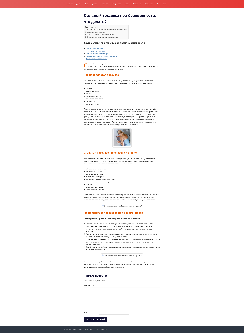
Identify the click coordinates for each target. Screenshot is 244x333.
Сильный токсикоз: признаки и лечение (100, 34)
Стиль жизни (148, 4)
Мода (127, 4)
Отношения (136, 4)
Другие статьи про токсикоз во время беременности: (108, 29)
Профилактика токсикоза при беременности (102, 37)
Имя (85, 313)
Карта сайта (88, 329)
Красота (105, 4)
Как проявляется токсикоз (96, 32)
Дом (86, 4)
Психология (161, 4)
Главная (70, 4)
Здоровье (95, 4)
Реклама (96, 329)
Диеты (78, 4)
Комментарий (89, 285)
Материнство (116, 4)
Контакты (104, 329)
